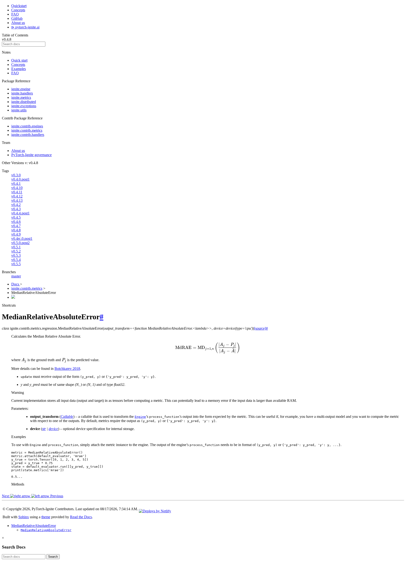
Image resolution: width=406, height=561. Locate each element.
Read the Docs (81, 517)
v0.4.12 (17, 196)
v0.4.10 (17, 188)
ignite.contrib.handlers (27, 135)
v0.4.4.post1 (20, 213)
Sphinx (23, 517)
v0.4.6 (16, 222)
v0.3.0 (16, 175)
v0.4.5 (16, 217)
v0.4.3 (16, 209)
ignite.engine (20, 89)
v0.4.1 (16, 184)
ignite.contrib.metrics (26, 130)
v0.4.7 (16, 226)
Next (6, 496)
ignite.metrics (21, 97)
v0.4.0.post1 (20, 179)
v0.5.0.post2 (20, 243)
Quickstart (19, 6)
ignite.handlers (22, 93)
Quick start (19, 60)
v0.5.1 (16, 247)
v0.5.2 (16, 251)
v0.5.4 (16, 260)
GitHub (17, 18)
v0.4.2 (16, 205)
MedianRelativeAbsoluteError (33, 526)
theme (45, 517)
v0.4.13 (17, 200)
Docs (15, 284)
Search (53, 556)
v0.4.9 (16, 234)
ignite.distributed (23, 102)
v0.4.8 (16, 230)
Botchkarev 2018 (67, 369)
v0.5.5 (16, 264)
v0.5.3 (16, 255)
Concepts (18, 10)
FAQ (15, 14)
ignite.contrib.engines (27, 126)
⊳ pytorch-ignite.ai (25, 27)
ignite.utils (19, 110)
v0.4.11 (16, 192)
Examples (18, 69)
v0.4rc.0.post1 (21, 239)
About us (18, 23)
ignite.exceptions (23, 106)
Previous (56, 496)
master (16, 276)
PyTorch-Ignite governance (31, 155)
